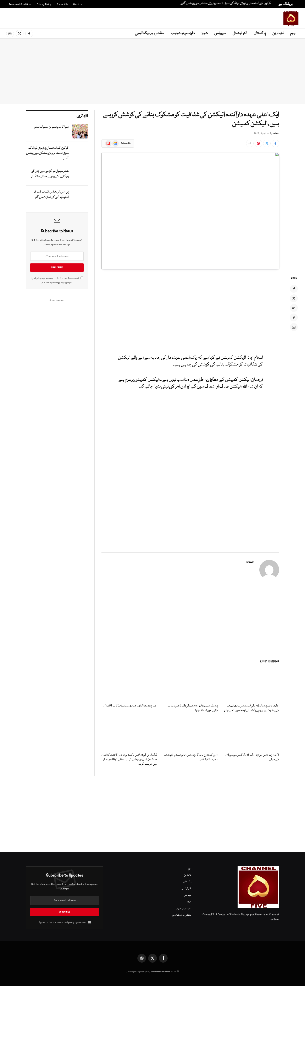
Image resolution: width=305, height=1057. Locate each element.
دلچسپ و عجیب (183, 33)
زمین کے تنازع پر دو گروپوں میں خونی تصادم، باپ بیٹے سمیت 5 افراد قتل (191, 757)
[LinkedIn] (294, 308)
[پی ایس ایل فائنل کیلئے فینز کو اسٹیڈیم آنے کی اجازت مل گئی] (80, 196)
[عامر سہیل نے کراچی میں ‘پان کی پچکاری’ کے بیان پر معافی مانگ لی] (80, 175)
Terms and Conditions (20, 4)
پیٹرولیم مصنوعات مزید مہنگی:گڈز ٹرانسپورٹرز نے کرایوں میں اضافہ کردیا (192, 708)
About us (77, 4)
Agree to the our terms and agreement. (63, 922)
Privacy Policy (44, 4)
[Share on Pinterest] (258, 143)
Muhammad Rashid (160, 971)
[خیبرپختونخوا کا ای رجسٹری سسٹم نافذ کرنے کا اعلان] (129, 684)
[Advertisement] (153, 17)
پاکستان (260, 33)
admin (276, 133)
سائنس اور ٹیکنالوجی (149, 33)
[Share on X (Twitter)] (267, 143)
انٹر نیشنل (240, 33)
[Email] (294, 327)
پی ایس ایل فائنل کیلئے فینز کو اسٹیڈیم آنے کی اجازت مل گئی (51, 194)
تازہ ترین (278, 33)
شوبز (204, 33)
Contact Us (62, 4)
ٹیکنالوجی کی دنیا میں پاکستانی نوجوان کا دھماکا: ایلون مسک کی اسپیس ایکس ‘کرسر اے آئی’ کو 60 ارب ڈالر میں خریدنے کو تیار (129, 759)
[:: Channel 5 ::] (291, 18)
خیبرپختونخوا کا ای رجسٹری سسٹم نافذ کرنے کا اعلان (130, 706)
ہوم (292, 33)
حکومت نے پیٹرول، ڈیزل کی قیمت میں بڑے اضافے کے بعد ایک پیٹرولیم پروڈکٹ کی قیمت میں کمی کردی (251, 708)
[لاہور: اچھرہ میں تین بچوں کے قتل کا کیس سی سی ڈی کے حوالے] (251, 734)
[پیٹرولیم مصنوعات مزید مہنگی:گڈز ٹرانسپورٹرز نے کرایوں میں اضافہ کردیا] (190, 684)
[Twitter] (294, 298)
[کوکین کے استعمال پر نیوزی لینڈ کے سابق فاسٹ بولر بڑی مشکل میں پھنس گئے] (80, 152)
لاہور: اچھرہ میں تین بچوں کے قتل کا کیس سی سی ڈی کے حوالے (252, 757)
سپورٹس (220, 33)
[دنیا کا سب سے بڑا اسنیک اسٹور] (80, 131)
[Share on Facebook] (275, 143)
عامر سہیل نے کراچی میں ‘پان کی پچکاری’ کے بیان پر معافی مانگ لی (49, 174)
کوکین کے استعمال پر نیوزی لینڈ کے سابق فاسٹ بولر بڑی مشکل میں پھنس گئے (226, 3)
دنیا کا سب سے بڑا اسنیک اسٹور (51, 127)
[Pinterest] (294, 317)
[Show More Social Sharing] (250, 143)
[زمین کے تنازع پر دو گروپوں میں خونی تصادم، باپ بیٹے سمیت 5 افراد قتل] (190, 734)
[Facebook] (294, 289)
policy (71, 922)
